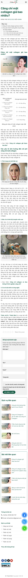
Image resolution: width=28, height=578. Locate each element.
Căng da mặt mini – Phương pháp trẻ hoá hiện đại (19, 445)
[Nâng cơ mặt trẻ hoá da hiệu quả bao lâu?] (6, 490)
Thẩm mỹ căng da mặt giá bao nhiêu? (19, 479)
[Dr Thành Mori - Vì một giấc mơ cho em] (14, 2)
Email (5, 370)
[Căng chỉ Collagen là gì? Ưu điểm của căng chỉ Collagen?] (6, 417)
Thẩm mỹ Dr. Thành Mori (9, 315)
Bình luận (6, 349)
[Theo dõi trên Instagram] (5, 560)
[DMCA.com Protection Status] (5, 565)
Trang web (5, 377)
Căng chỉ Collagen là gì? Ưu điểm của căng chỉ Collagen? (19, 416)
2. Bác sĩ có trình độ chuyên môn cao (14, 33)
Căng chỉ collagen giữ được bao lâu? (18, 460)
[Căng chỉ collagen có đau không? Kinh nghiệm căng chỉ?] (6, 471)
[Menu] (26, 2)
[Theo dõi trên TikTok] (8, 560)
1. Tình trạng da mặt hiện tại (11, 31)
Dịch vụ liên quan (9, 400)
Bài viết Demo (16, 433)
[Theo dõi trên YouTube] (11, 560)
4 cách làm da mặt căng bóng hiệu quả (18, 498)
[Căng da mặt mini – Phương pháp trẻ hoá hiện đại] (6, 445)
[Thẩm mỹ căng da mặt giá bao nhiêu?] (6, 480)
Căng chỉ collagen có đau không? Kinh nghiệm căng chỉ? (19, 470)
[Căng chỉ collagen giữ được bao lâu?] (6, 461)
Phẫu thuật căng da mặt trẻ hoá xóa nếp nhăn (18, 425)
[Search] (1, 2)
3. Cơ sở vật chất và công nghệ (12, 34)
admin (19, 19)
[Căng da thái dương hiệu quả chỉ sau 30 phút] (6, 407)
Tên (4, 362)
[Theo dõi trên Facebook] (2, 560)
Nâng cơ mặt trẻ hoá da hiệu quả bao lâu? (18, 488)
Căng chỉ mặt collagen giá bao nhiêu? (13, 26)
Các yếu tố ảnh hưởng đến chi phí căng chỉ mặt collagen (13, 28)
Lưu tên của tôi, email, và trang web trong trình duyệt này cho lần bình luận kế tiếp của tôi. (14, 387)
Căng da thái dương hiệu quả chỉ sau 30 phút (18, 406)
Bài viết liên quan (9, 454)
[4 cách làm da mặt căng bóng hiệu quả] (6, 499)
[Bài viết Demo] (6, 436)
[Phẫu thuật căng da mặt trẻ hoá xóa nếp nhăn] (6, 426)
